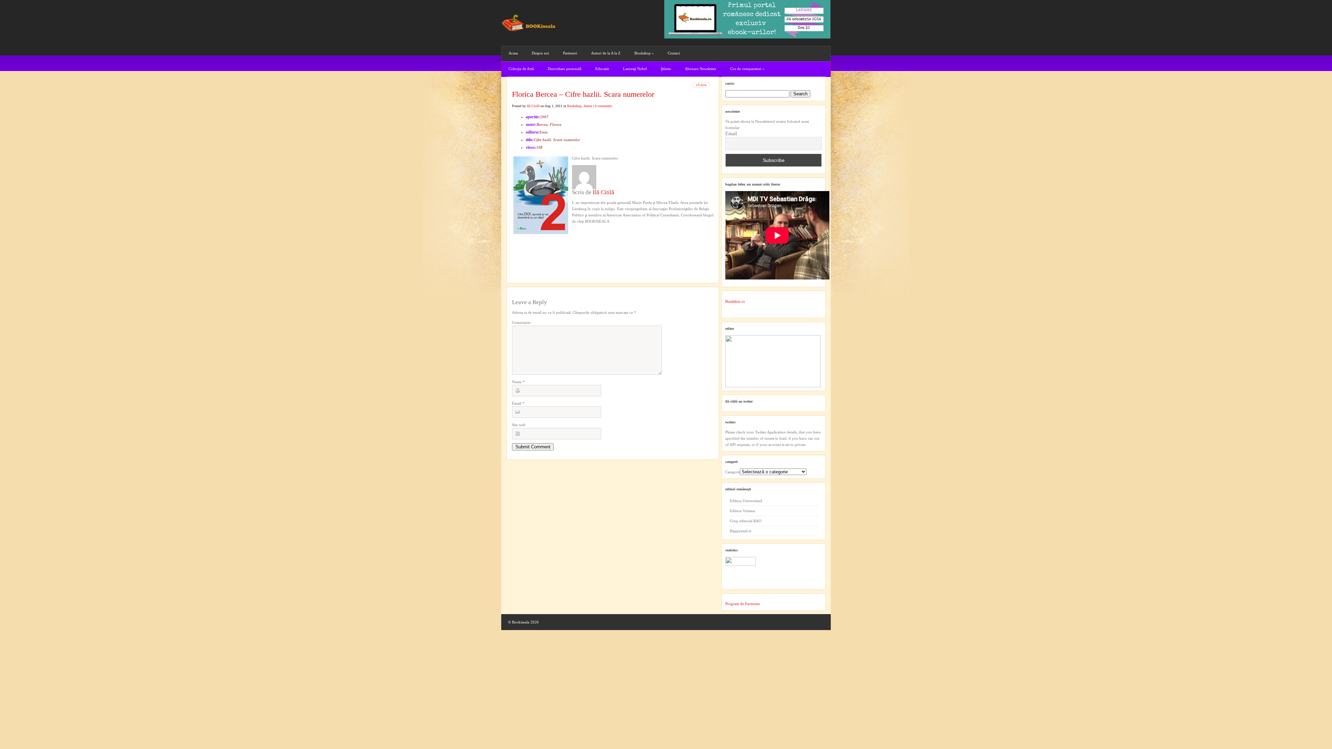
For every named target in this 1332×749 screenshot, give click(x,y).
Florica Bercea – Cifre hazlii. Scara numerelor (583, 94)
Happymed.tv (741, 531)
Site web (519, 425)
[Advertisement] (549, 246)
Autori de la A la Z (606, 53)
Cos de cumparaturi (747, 69)
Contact (674, 53)
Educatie (602, 69)
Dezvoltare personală (564, 69)
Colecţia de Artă (521, 69)
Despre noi (540, 53)
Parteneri (570, 53)
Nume (518, 382)
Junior (587, 106)
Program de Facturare (742, 604)
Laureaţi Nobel (635, 69)
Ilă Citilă (533, 106)
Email (518, 403)
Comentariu (521, 322)
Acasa (513, 53)
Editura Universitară (746, 501)
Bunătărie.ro (735, 301)
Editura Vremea (742, 511)
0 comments (603, 106)
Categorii (732, 472)
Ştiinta (666, 69)
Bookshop (644, 53)
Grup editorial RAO (745, 521)
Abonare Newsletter (700, 69)
